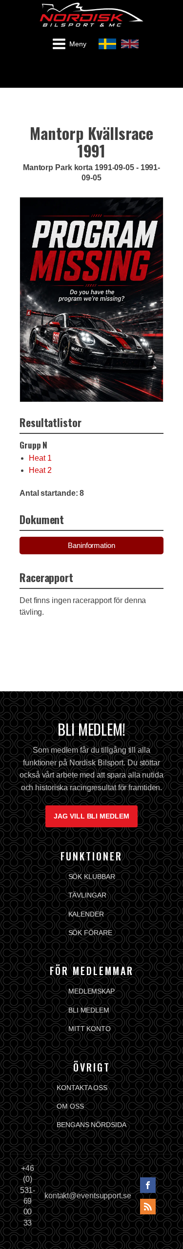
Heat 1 (40, 458)
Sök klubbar (91, 876)
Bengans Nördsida (91, 1125)
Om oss (70, 1106)
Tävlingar (87, 895)
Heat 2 (40, 470)
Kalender (86, 914)
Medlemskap (91, 991)
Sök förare (90, 933)
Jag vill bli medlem (91, 816)
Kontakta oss (82, 1088)
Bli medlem (88, 1010)
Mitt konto (89, 1029)
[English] (130, 43)
